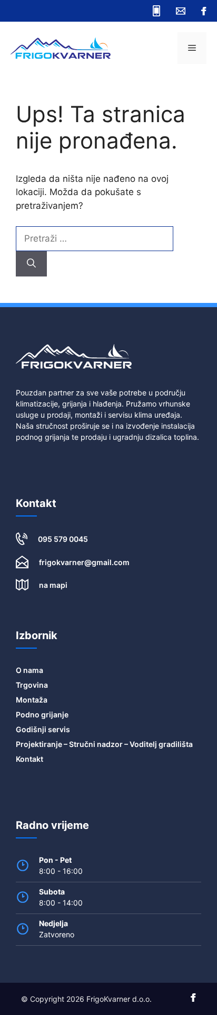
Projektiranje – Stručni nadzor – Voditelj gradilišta (104, 744)
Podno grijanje (42, 714)
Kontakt (29, 758)
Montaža (31, 699)
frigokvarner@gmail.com (84, 562)
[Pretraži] (31, 263)
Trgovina (32, 684)
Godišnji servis (43, 729)
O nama (29, 670)
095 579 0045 (63, 538)
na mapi (53, 584)
